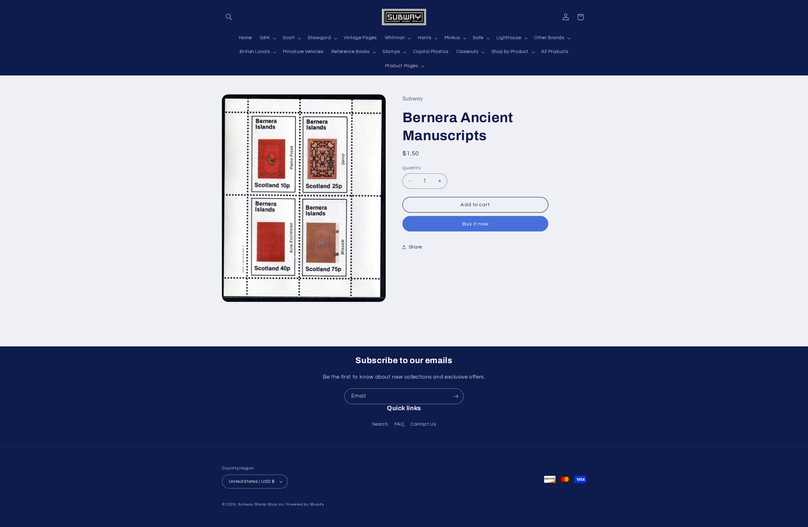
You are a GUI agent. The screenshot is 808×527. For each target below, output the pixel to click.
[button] (229, 17)
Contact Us (423, 424)
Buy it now (475, 223)
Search (380, 424)
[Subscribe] (456, 396)
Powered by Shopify (305, 504)
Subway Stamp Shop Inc (261, 504)
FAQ (399, 424)
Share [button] (415, 247)
